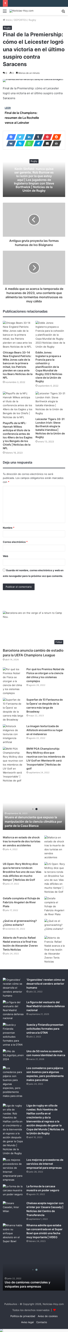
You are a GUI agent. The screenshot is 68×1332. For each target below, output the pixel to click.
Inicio (8, 19)
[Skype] (19, 143)
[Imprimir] (55, 143)
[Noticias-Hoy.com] (21, 10)
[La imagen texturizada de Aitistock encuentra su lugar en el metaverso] (13, 734)
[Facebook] (10, 137)
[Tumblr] (37, 137)
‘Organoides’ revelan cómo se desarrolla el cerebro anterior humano (45, 983)
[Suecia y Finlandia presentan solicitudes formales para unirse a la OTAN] (13, 1035)
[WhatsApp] (28, 143)
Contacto (41, 1322)
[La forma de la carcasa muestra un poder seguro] (13, 1191)
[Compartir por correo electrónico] (46, 143)
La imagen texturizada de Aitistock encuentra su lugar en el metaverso (44, 730)
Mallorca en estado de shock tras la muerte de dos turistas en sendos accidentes (21, 841)
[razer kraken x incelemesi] (34, 1330)
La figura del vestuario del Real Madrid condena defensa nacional (45, 1006)
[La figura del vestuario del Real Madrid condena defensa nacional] (13, 1010)
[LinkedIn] (28, 137)
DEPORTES (20, 19)
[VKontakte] (10, 143)
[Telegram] (37, 143)
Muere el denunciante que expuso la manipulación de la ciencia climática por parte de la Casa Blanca (33, 821)
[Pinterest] (46, 137)
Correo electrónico (15, 541)
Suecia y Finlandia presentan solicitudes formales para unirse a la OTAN (44, 1028)
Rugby (32, 19)
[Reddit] (55, 137)
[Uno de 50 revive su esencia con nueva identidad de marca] (13, 1056)
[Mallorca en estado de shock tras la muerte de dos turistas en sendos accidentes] (54, 847)
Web (5, 556)
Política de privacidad (22, 1316)
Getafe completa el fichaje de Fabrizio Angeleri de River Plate (21, 902)
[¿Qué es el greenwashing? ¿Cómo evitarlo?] (54, 926)
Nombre (8, 527)
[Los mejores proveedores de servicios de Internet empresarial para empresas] (13, 1170)
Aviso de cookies (48, 1316)
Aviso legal (27, 1322)
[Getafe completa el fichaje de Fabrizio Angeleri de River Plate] (54, 906)
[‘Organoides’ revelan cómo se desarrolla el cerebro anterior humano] (13, 988)
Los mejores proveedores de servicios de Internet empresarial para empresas (44, 1163)
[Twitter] (19, 137)
